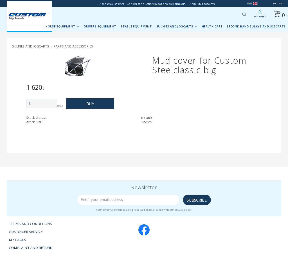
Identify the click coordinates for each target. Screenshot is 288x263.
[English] (255, 3)
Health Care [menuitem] (212, 26)
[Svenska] (249, 3)
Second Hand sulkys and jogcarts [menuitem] (256, 26)
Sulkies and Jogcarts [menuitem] (174, 26)
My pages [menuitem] (260, 16)
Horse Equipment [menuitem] (60, 26)
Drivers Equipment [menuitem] (100, 26)
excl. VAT (278, 3)
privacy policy (183, 209)
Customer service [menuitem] (26, 231)
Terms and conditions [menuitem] (30, 223)
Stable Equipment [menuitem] (136, 26)
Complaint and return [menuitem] (31, 247)
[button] (244, 14)
